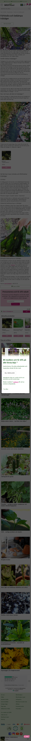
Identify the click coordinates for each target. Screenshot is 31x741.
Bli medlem (9, 373)
